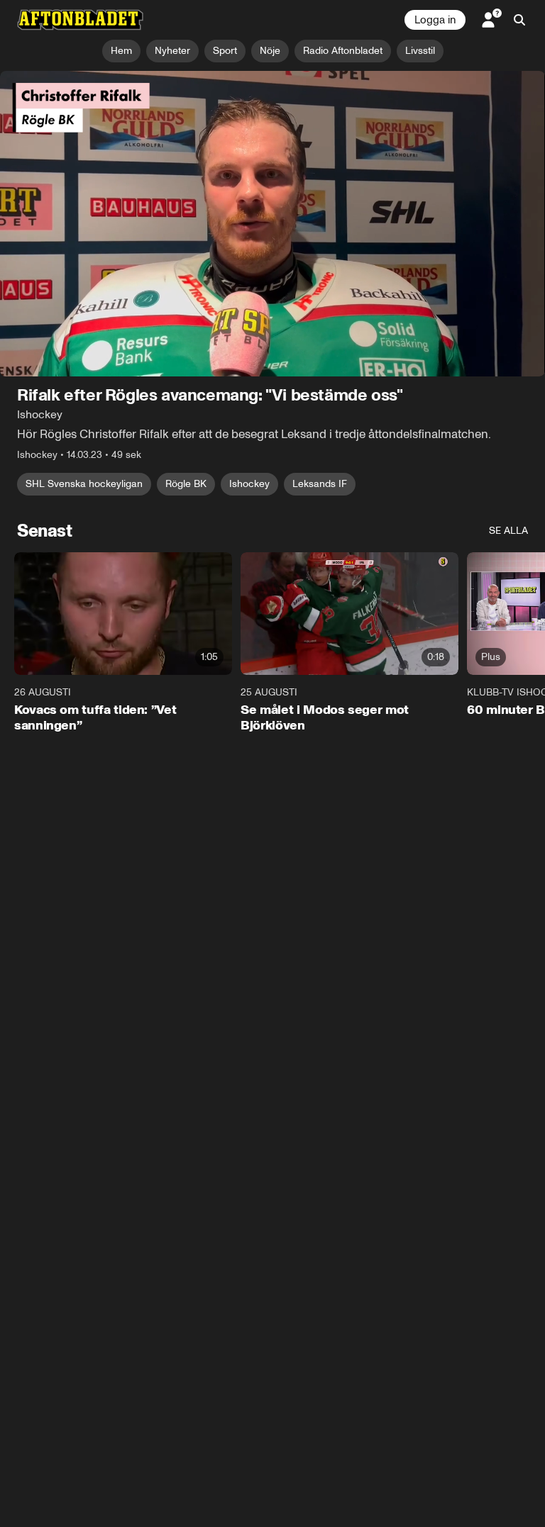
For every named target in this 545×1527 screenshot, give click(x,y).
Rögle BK (186, 485)
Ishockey (249, 485)
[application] (272, 224)
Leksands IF (319, 485)
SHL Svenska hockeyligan (84, 485)
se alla (508, 531)
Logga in (435, 19)
